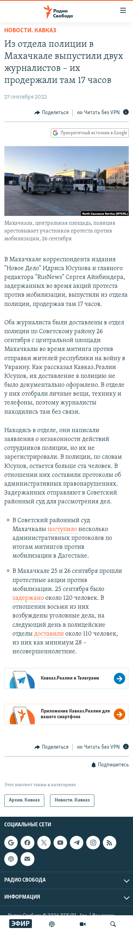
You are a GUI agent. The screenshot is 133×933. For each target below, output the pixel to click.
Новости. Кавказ (30, 31)
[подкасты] (51, 924)
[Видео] (82, 924)
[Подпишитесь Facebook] (27, 842)
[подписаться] (27, 859)
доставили (49, 634)
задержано (28, 598)
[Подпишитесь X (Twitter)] (44, 842)
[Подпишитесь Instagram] (93, 842)
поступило (63, 529)
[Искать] (113, 924)
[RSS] (109, 842)
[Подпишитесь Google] (11, 842)
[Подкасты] (11, 859)
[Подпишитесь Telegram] (76, 842)
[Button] (51, 112)
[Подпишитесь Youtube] (60, 842)
